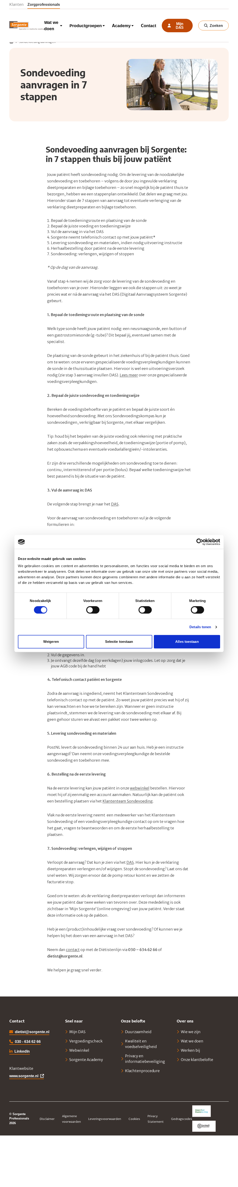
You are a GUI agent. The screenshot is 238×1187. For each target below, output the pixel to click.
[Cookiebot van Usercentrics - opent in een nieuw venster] (199, 541)
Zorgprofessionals (43, 4)
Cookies (134, 1119)
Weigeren (51, 642)
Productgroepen (85, 25)
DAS (115, 504)
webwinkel (139, 788)
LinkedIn (19, 1051)
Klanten (16, 4)
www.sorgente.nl (23, 1076)
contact (73, 949)
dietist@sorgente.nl (32, 1031)
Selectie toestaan (119, 642)
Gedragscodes (181, 1119)
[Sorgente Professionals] (26, 25)
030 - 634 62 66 (28, 1041)
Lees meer (129, 375)
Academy (121, 25)
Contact (148, 25)
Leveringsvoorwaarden (104, 1119)
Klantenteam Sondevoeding (127, 801)
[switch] (92, 610)
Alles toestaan (186, 642)
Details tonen (200, 627)
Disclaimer (47, 1119)
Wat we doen (51, 25)
